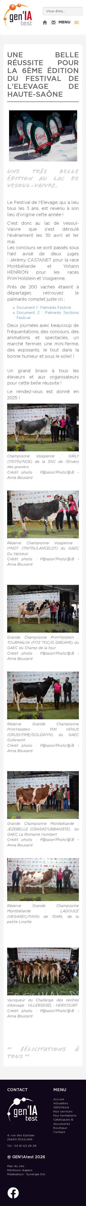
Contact (59, 1132)
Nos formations (64, 1115)
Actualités (60, 1103)
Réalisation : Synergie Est (26, 1174)
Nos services (63, 1111)
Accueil (58, 1099)
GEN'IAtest (18, 16)
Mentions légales (19, 1170)
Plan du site (15, 1166)
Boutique (60, 1128)
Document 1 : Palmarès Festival (44, 307)
